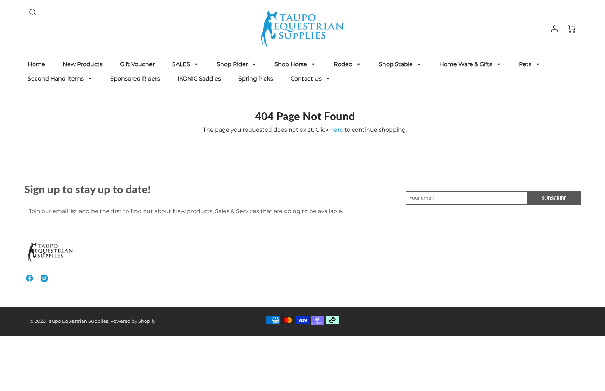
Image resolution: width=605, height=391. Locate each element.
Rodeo (343, 64)
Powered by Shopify (132, 321)
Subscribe (554, 198)
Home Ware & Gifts (465, 64)
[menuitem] (36, 64)
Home (36, 64)
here (336, 129)
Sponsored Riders (135, 78)
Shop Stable (396, 64)
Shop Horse (290, 64)
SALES (181, 64)
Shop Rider (232, 64)
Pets (525, 64)
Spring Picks (255, 78)
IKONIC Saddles (199, 78)
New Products (83, 64)
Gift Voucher (137, 64)
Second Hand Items (56, 78)
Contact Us (306, 78)
